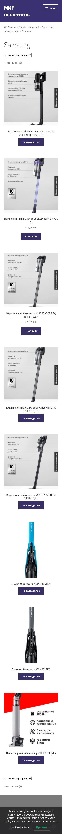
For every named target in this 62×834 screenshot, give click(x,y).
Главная (12, 27)
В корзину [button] (31, 236)
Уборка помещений (29, 27)
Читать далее (31, 142)
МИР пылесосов (17, 11)
